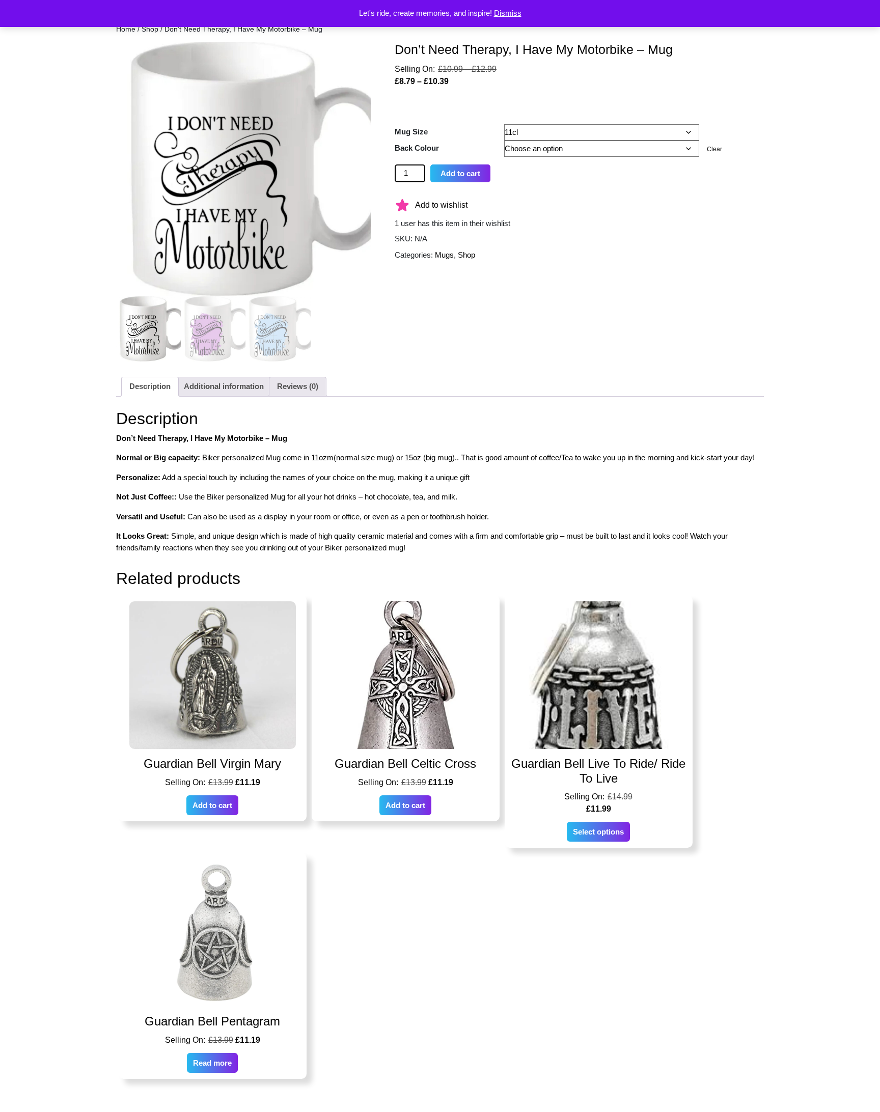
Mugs (444, 255)
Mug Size (411, 131)
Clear (714, 149)
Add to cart (460, 173)
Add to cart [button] (212, 805)
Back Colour (417, 148)
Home (125, 29)
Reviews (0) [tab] (297, 386)
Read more (212, 1063)
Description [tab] (150, 386)
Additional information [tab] (224, 386)
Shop (150, 29)
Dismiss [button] (507, 13)
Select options (598, 831)
